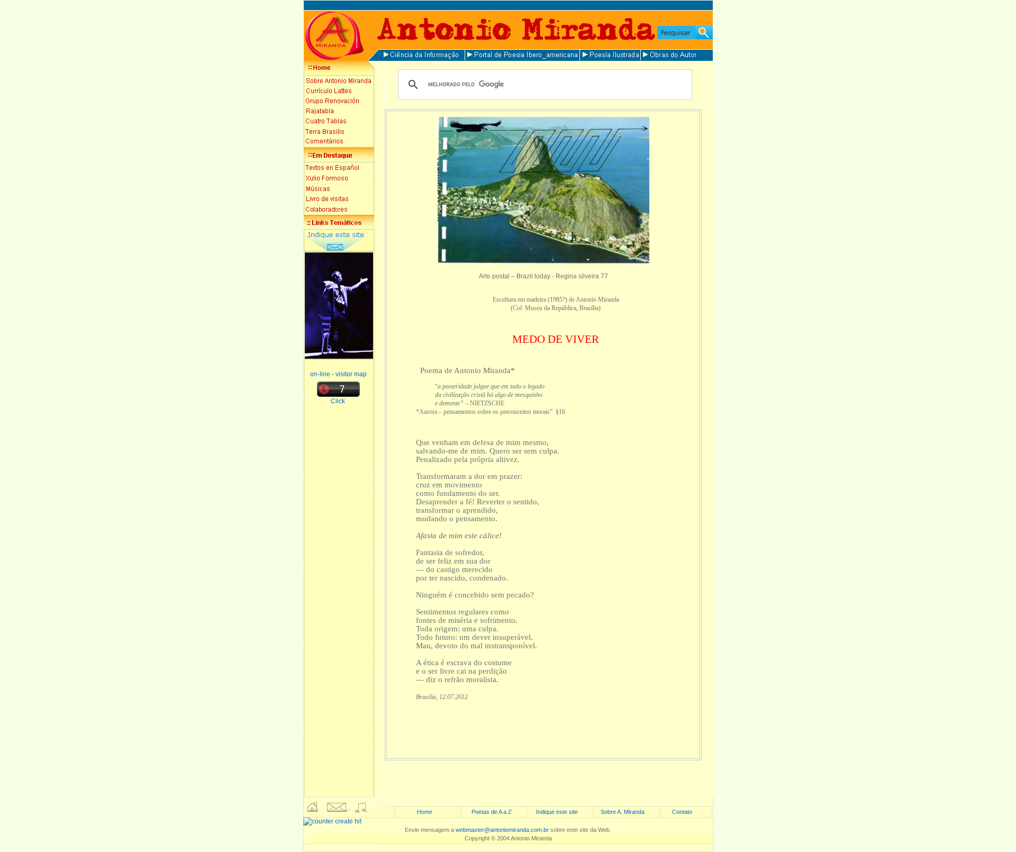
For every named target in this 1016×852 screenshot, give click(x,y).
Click (339, 401)
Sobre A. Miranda (623, 812)
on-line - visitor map (338, 374)
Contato (682, 812)
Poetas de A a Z (491, 812)
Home (424, 812)
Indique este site (557, 812)
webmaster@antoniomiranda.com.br (502, 830)
